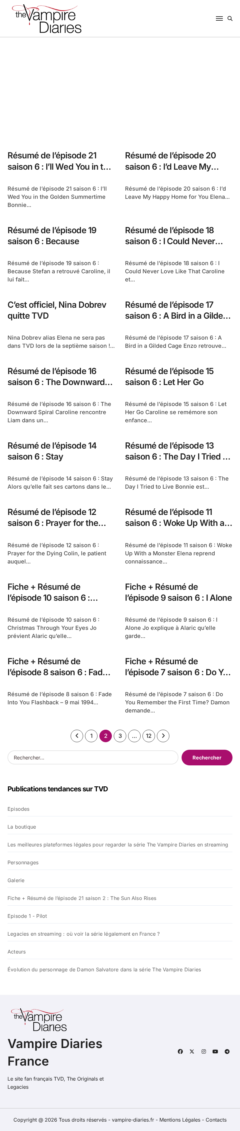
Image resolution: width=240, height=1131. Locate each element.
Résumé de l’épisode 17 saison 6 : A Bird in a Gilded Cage (176, 316)
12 (148, 736)
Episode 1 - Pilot (27, 916)
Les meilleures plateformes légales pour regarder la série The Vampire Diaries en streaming (118, 844)
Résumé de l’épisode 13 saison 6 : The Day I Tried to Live (177, 456)
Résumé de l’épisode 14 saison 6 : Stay (52, 451)
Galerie (16, 880)
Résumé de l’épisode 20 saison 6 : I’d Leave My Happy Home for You (170, 166)
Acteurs (17, 951)
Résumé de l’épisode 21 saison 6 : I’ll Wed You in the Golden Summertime (60, 166)
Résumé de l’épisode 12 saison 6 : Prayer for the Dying (53, 523)
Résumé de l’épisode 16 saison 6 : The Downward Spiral (56, 382)
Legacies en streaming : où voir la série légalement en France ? (84, 934)
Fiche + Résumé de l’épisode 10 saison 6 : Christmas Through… (49, 598)
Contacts (216, 1120)
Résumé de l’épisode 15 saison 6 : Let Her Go (169, 376)
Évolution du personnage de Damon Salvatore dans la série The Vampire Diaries (104, 969)
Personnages (23, 862)
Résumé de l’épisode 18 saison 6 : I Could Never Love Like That (170, 241)
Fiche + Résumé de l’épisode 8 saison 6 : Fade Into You (57, 672)
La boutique (22, 827)
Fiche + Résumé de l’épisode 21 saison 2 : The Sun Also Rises (82, 898)
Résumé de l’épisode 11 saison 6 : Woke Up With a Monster (174, 523)
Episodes (19, 809)
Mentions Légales (180, 1120)
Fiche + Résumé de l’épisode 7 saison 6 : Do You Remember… (178, 672)
